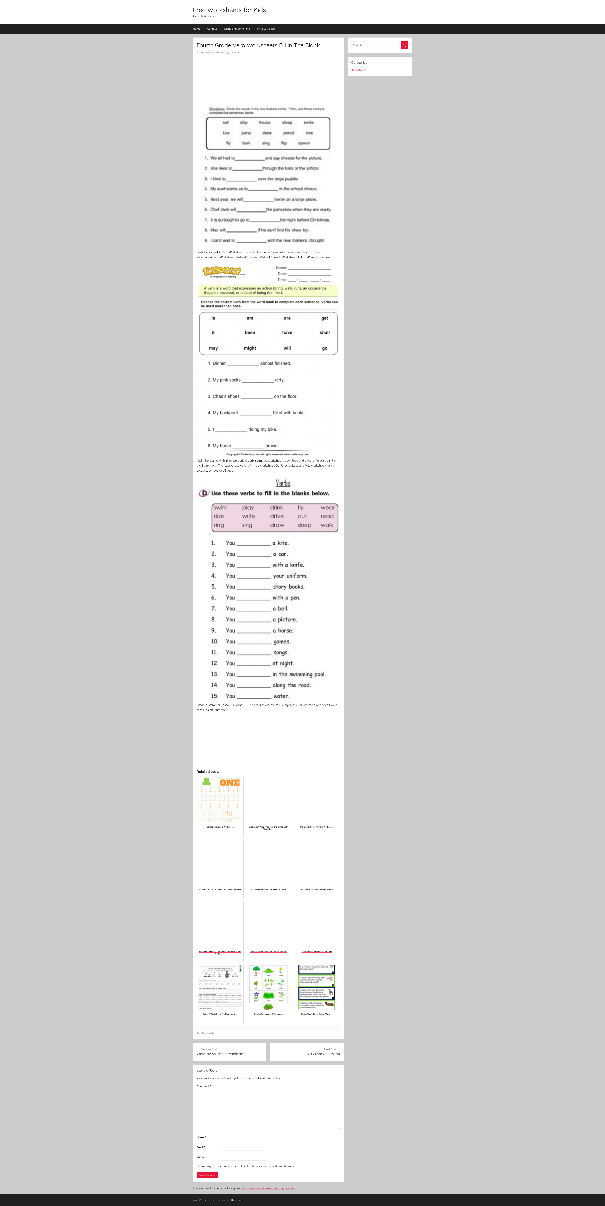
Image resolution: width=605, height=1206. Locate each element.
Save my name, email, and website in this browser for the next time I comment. (249, 1166)
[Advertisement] (268, 78)
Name (201, 1137)
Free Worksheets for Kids (229, 10)
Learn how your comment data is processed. (268, 1188)
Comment (204, 1086)
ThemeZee (237, 1200)
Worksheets (207, 1033)
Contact (212, 28)
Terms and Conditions (237, 28)
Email (201, 1147)
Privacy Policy (266, 28)
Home (196, 28)
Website (202, 1157)
